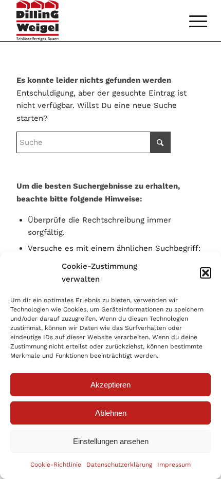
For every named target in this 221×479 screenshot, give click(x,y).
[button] (205, 273)
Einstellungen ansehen (111, 441)
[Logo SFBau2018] (91, 20)
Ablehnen (110, 413)
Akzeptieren (110, 384)
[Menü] (190, 21)
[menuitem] (190, 21)
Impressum (174, 464)
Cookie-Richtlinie (55, 464)
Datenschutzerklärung (119, 464)
